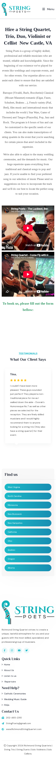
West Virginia (14, 487)
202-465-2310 (14, 717)
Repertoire (10, 681)
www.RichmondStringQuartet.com (23, 729)
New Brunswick (15, 514)
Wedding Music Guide (15, 699)
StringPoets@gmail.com (18, 723)
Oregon (11, 559)
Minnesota (13, 505)
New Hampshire (15, 523)
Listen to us (10, 676)
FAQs (6, 705)
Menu (50, 9)
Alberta (11, 568)
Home (7, 664)
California (12, 532)
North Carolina (14, 496)
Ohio (10, 541)
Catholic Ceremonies (15, 693)
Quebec (11, 550)
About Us (9, 670)
